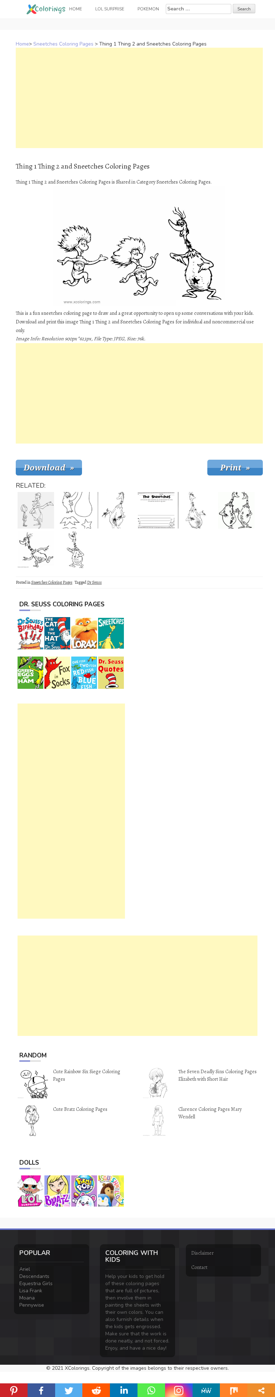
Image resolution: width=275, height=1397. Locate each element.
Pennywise (31, 1305)
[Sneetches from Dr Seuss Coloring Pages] (76, 549)
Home (22, 44)
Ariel (24, 1269)
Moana (27, 1297)
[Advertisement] (139, 98)
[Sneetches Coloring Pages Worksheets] (156, 510)
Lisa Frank (30, 1290)
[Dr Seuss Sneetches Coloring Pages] (236, 510)
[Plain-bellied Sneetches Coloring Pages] (196, 510)
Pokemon (148, 9)
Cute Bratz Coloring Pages (80, 1109)
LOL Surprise (109, 9)
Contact (199, 1267)
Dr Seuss (94, 582)
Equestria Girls (36, 1283)
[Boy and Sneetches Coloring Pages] (36, 510)
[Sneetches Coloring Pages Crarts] (76, 510)
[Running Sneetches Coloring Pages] (36, 549)
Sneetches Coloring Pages (63, 44)
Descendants (34, 1276)
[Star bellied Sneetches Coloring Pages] (116, 510)
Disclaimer (202, 1253)
